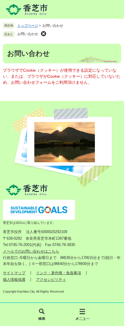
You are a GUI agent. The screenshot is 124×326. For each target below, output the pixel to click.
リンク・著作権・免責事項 (58, 273)
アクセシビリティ (51, 279)
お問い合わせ (27, 34)
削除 (43, 33)
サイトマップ (14, 273)
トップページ (27, 26)
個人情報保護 (14, 279)
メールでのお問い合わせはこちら (31, 251)
